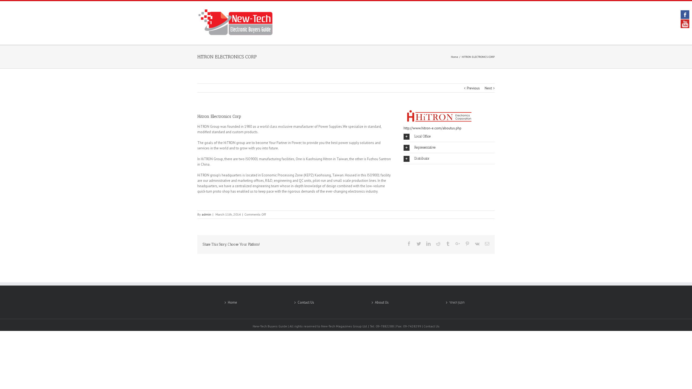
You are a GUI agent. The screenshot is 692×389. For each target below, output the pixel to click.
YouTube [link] (685, 23)
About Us (382, 302)
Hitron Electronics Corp (219, 116)
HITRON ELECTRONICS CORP (227, 57)
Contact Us (306, 302)
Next (488, 88)
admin (206, 214)
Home (232, 302)
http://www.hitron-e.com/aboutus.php (432, 128)
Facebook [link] (685, 14)
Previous (473, 88)
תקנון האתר (457, 302)
